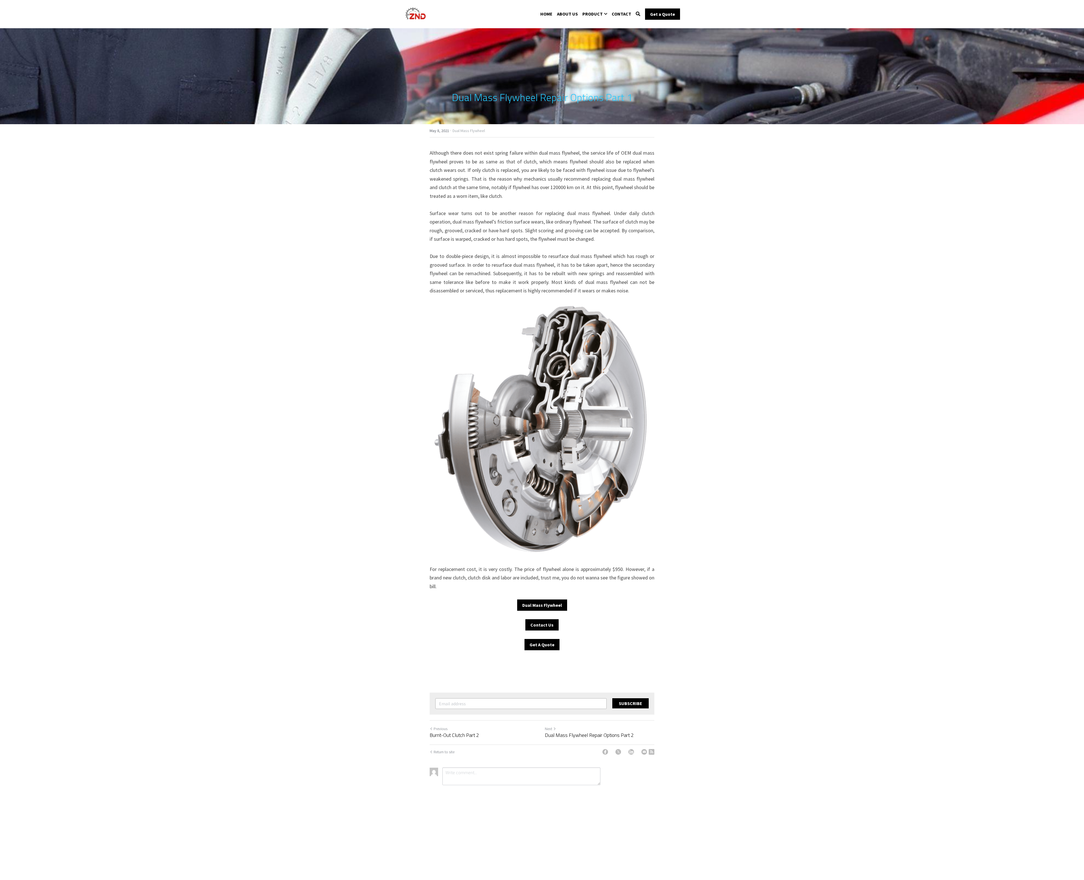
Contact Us (542, 625)
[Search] (638, 14)
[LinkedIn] (631, 752)
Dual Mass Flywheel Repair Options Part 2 (589, 735)
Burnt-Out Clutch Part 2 (454, 735)
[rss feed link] (651, 752)
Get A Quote (542, 644)
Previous (440, 728)
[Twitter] (618, 752)
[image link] (415, 13)
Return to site (444, 751)
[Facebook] (605, 752)
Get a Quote (662, 14)
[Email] (644, 752)
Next (548, 728)
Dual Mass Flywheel (542, 605)
